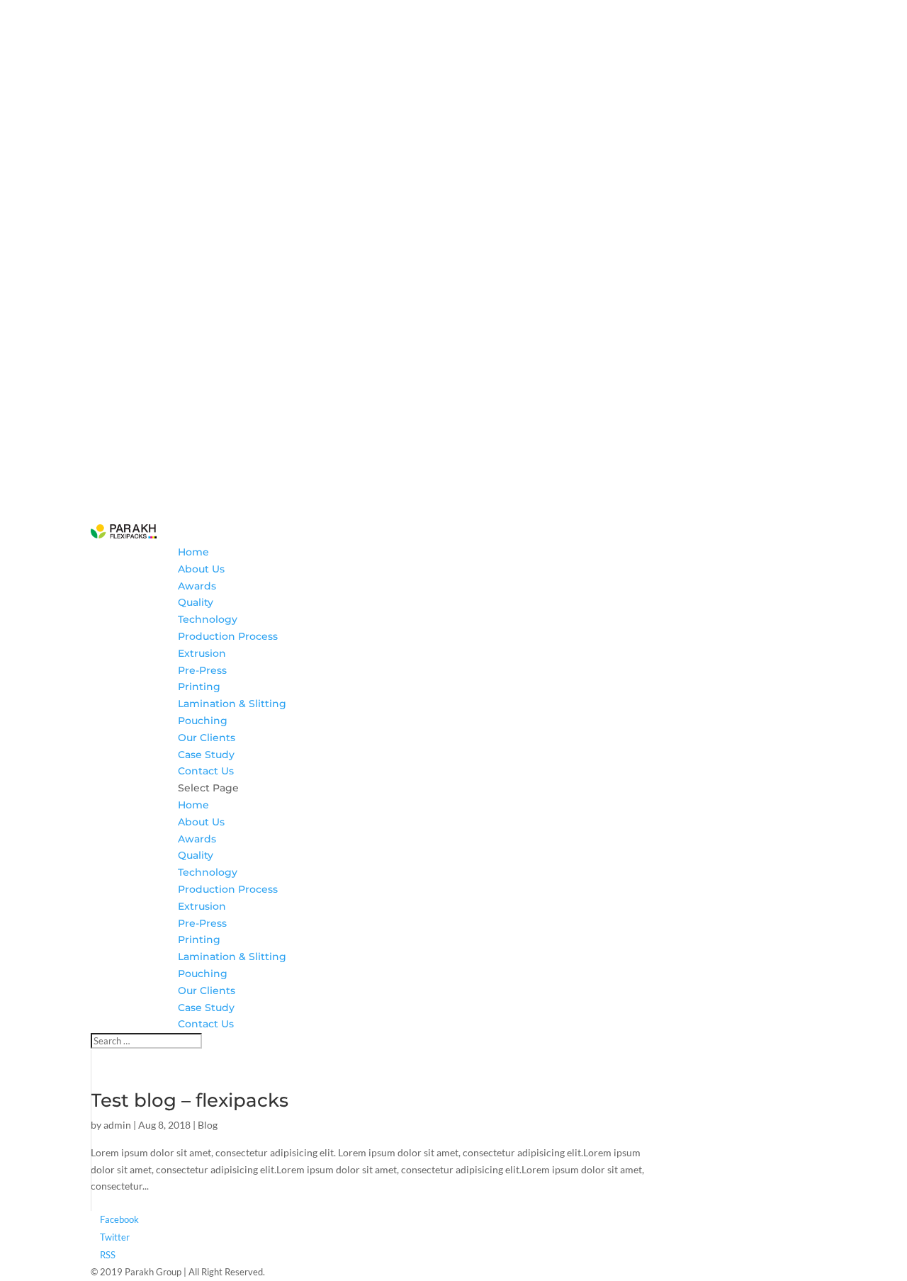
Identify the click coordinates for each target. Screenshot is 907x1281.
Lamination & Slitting (232, 703)
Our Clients (206, 737)
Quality (195, 602)
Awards (197, 586)
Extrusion (202, 653)
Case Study (206, 754)
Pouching (202, 720)
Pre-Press (202, 670)
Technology (207, 619)
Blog (208, 1125)
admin (117, 1125)
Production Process (228, 636)
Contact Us (206, 770)
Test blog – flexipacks (189, 1100)
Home (193, 552)
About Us (201, 569)
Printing (199, 686)
